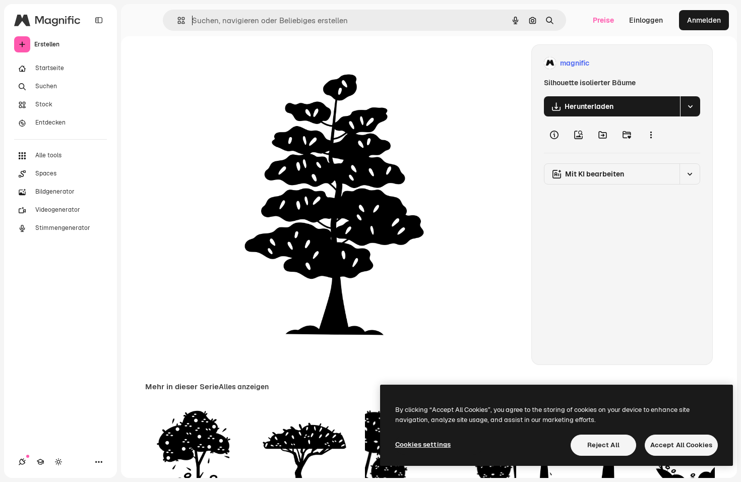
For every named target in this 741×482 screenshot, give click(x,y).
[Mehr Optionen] (651, 135)
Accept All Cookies (681, 445)
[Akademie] (40, 462)
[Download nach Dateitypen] (690, 106)
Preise (603, 20)
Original (238, 63)
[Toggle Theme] (58, 462)
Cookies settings (423, 444)
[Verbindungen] (22, 462)
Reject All (603, 445)
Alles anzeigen (244, 386)
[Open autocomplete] (177, 20)
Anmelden (704, 20)
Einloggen (646, 20)
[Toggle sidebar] (99, 20)
